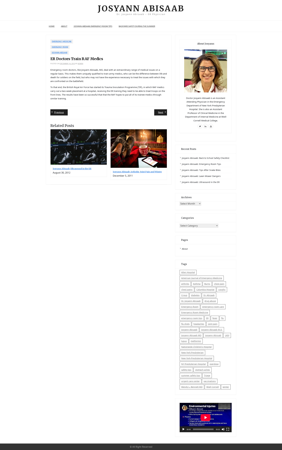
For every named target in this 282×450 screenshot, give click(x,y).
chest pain (219, 283)
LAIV (227, 335)
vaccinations (210, 381)
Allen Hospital (188, 272)
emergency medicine (62, 41)
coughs (221, 289)
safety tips (186, 369)
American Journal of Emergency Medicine (201, 278)
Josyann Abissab (213, 335)
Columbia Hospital (205, 289)
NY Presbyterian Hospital (193, 364)
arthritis (185, 283)
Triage (207, 375)
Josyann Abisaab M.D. (211, 329)
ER (207, 318)
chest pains (187, 289)
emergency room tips (191, 318)
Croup (184, 295)
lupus (184, 341)
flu (222, 318)
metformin (196, 341)
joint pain (212, 323)
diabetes (195, 295)
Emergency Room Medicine (194, 312)
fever (214, 318)
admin (80, 63)
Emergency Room (60, 47)
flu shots (185, 323)
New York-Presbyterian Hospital (196, 358)
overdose (214, 364)
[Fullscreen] (227, 429)
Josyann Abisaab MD (191, 335)
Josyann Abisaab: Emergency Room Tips (93, 26)
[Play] (183, 429)
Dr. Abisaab (209, 295)
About (64, 26)
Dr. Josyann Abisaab (191, 301)
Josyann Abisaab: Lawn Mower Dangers (201, 176)
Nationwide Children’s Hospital (196, 346)
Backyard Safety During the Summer (137, 26)
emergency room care (213, 306)
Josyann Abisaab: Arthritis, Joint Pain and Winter (137, 171)
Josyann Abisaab (141, 8)
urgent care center (190, 381)
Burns (207, 283)
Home (51, 26)
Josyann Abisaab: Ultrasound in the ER (72, 168)
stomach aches (202, 369)
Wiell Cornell (212, 387)
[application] (206, 417)
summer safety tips (190, 375)
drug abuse (210, 301)
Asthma (196, 283)
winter (226, 387)
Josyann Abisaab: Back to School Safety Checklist (205, 158)
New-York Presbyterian (192, 352)
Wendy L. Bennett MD (192, 387)
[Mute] (223, 429)
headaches (198, 323)
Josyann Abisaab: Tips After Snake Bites (201, 170)
